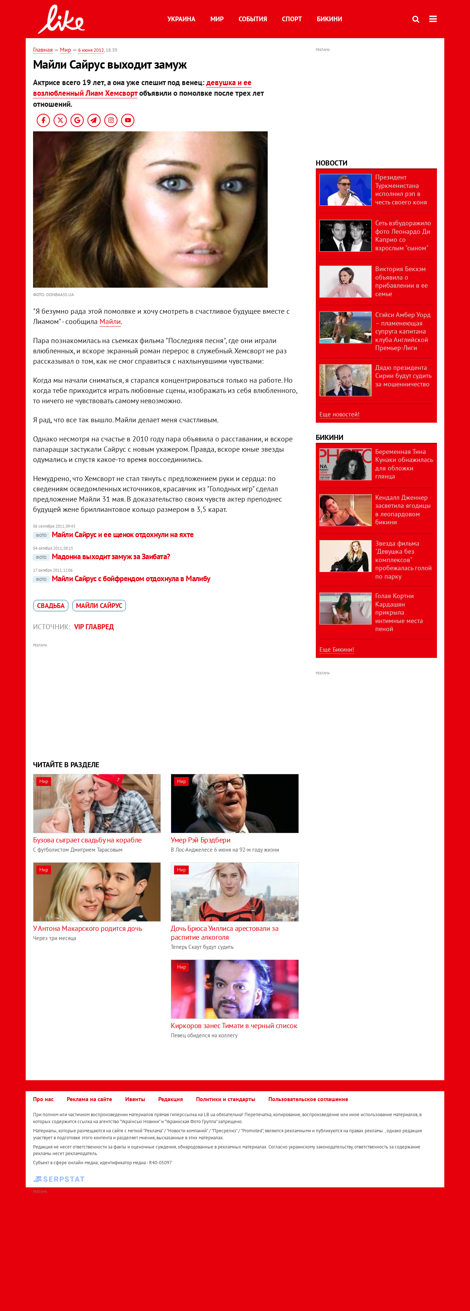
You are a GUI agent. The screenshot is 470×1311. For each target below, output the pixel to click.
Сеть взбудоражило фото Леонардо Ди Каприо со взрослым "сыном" (403, 235)
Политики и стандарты (225, 1099)
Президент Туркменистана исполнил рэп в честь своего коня (401, 189)
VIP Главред (94, 626)
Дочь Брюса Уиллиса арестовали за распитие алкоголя (224, 933)
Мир (217, 19)
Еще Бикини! (336, 649)
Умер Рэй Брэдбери (200, 840)
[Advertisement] (166, 700)
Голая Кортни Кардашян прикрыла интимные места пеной (399, 612)
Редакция (170, 1099)
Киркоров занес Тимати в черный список (234, 1025)
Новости (331, 163)
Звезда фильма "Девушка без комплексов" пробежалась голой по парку (403, 559)
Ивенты (135, 1099)
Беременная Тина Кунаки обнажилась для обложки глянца (404, 464)
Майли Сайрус (99, 605)
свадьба (51, 605)
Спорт (292, 19)
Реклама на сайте (89, 1099)
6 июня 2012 (91, 50)
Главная (43, 49)
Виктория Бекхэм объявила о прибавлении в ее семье (401, 281)
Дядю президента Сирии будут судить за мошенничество (403, 375)
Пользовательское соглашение (308, 1099)
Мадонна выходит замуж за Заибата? (103, 556)
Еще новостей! (339, 414)
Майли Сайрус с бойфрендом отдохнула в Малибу (123, 578)
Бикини (329, 19)
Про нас (43, 1099)
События (253, 19)
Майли (110, 321)
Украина (181, 19)
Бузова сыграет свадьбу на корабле (87, 840)
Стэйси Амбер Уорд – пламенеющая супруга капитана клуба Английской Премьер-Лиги (403, 331)
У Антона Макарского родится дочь (87, 928)
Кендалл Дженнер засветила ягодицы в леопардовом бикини (403, 510)
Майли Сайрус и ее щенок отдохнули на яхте (115, 534)
